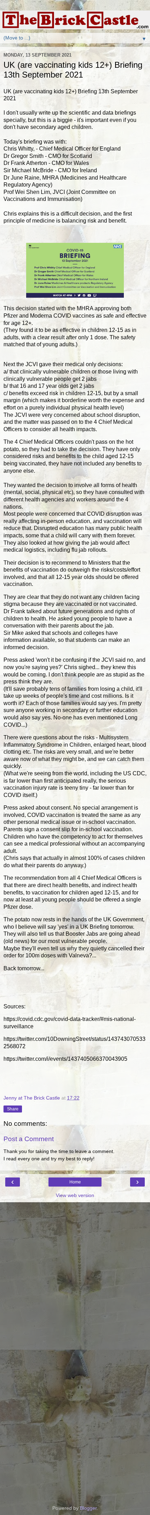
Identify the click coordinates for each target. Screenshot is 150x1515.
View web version (75, 1195)
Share (12, 1109)
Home (75, 1182)
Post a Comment (28, 1139)
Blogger (88, 1508)
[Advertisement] (75, 1237)
